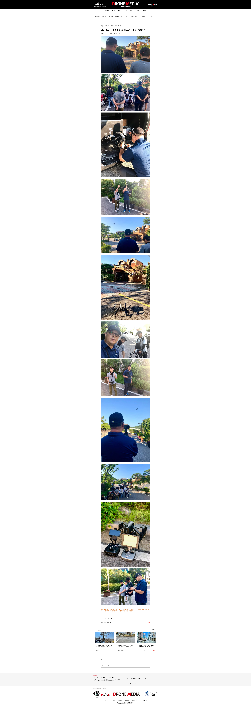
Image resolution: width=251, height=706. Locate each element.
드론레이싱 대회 (118, 16)
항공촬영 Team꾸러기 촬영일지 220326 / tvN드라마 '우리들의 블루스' (125, 646)
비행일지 (126, 16)
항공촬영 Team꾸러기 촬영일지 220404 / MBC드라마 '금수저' (104, 646)
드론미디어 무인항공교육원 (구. (98, 6)
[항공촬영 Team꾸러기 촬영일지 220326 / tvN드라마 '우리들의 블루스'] (125, 637)
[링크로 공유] (111, 618)
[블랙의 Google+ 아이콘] (140, 684)
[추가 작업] (149, 25)
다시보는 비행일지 (134, 16)
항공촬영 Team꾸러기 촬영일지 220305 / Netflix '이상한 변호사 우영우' (146, 646)
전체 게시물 (97, 16)
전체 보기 (154, 629)
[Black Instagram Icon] (130, 684)
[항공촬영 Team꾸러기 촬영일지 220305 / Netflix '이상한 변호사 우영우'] (146, 637)
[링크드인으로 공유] (108, 618)
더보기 (149, 16)
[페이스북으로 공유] (102, 618)
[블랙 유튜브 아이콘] (137, 684)
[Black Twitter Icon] (135, 684)
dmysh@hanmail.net (105, 677)
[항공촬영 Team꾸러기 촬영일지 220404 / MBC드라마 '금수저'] (104, 637)
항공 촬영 (111, 16)
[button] (154, 16)
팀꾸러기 (104, 6)
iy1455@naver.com (114, 677)
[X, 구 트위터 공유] (105, 618)
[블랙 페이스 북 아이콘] (133, 684)
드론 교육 (104, 16)
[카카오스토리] (128, 684)
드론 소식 (143, 16)
